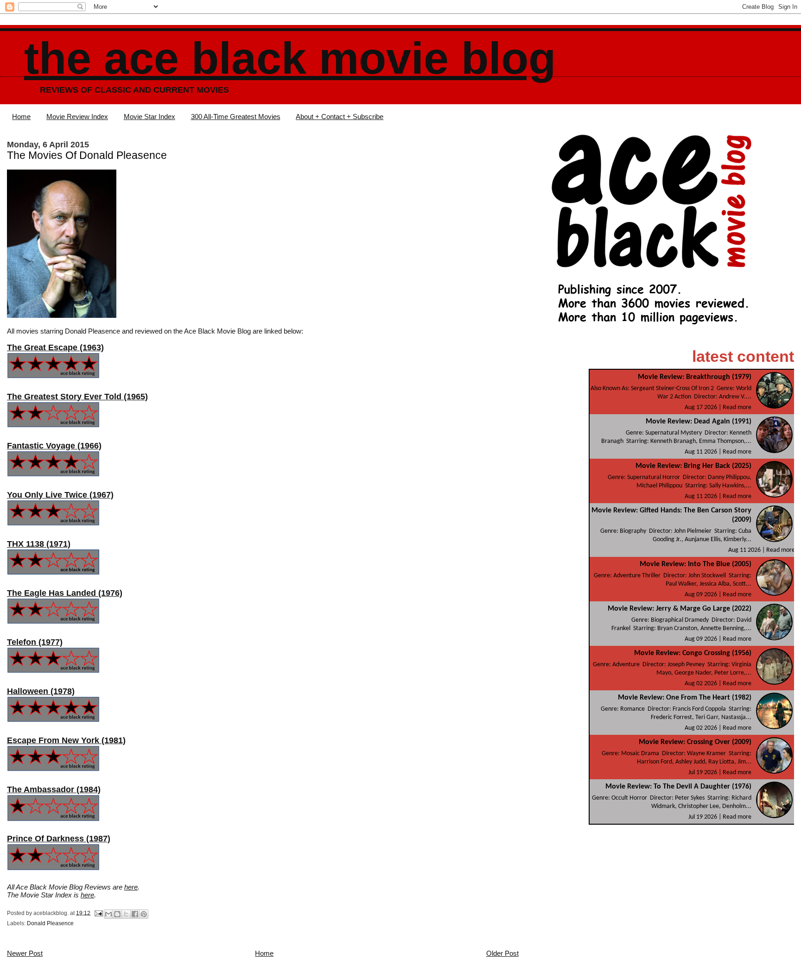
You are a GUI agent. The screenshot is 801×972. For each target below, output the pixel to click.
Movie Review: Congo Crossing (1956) (692, 653)
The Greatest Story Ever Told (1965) (77, 396)
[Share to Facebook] (135, 914)
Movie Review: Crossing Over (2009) (695, 742)
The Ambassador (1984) (54, 789)
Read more (737, 407)
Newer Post (25, 953)
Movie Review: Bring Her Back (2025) (693, 466)
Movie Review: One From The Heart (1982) (684, 697)
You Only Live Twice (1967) (60, 494)
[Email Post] (98, 912)
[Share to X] (126, 914)
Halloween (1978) (41, 691)
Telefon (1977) (35, 642)
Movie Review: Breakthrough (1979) (694, 377)
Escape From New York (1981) (66, 740)
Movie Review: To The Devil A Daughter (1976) (678, 786)
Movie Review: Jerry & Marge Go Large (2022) (679, 608)
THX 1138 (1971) (38, 544)
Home (21, 116)
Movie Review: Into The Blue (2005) (695, 564)
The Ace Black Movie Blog (290, 58)
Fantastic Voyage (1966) (54, 445)
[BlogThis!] (117, 914)
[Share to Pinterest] (143, 914)
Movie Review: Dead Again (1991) (698, 421)
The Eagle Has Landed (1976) (64, 593)
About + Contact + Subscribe (339, 116)
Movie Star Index (149, 116)
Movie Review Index (77, 116)
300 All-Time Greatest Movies (235, 116)
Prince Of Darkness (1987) (58, 838)
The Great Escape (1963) (55, 347)
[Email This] (108, 914)
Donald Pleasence (50, 923)
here (131, 887)
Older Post (502, 953)
